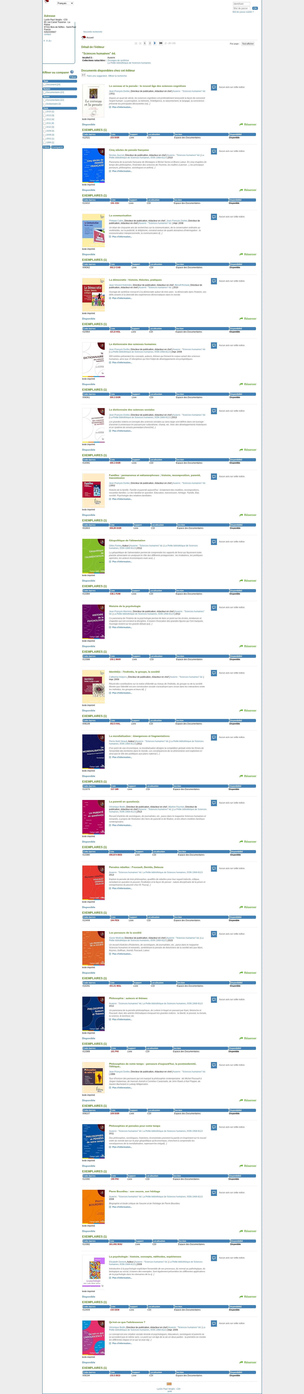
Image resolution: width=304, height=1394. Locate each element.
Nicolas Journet (116, 155)
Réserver (250, 124)
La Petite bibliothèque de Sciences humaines (129, 63)
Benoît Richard (182, 285)
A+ (50, 41)
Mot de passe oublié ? (243, 12)
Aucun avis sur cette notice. (232, 87)
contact (47, 34)
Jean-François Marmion (120, 611)
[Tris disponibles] (83, 76)
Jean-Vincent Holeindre (120, 285)
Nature (46, 89)
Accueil (90, 37)
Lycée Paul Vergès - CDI (168, 1389)
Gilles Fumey (115, 545)
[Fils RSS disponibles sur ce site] (169, 1384)
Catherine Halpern (118, 677)
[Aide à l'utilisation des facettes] (72, 71)
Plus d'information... (122, 107)
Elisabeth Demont (117, 1262)
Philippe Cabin (116, 221)
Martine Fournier (176, 807)
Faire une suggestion (97, 76)
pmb (170, 1391)
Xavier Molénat (116, 938)
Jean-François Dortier (119, 91)
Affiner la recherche (117, 76)
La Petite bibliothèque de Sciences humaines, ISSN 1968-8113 (156, 156)
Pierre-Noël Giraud (118, 741)
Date (45, 108)
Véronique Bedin (117, 807)
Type (45, 81)
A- (44, 41)
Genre (46, 96)
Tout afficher (248, 44)
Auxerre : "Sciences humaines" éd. (189, 91)
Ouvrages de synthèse (118, 60)
